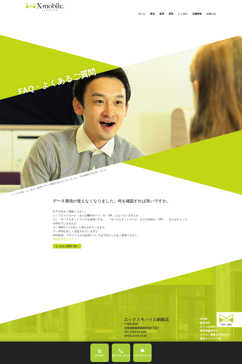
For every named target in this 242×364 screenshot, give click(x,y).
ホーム (141, 13)
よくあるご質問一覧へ (67, 246)
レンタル (183, 13)
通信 (152, 13)
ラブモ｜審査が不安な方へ (215, 334)
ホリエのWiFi (208, 326)
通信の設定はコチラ (65, 239)
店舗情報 (197, 13)
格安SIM (205, 322)
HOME (204, 318)
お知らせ (211, 13)
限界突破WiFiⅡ (209, 330)
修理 (161, 13)
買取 (171, 13)
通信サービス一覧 (210, 338)
